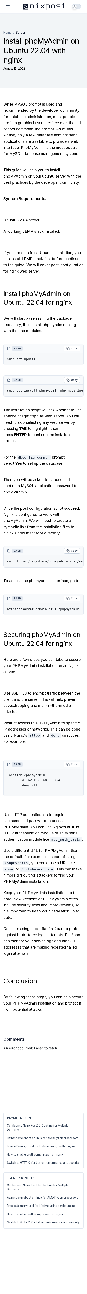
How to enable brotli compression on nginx (35, 1154)
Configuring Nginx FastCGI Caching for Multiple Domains (37, 1127)
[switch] (76, 6)
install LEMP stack (27, 259)
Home (7, 32)
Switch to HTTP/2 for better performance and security (43, 1162)
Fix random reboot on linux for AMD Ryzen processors (42, 1138)
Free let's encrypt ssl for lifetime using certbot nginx (41, 1146)
